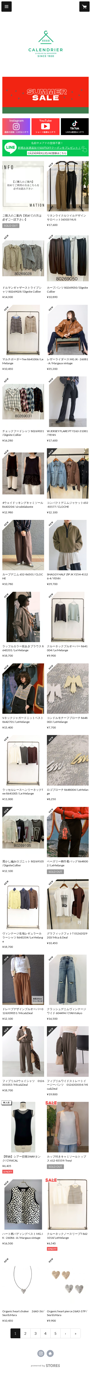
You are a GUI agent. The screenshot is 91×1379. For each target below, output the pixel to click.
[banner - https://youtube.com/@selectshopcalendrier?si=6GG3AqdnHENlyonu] (45, 126)
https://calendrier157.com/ (50, 1353)
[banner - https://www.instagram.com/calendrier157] (16, 126)
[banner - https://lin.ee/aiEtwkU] (45, 148)
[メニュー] (6, 6)
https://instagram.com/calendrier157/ (40, 1353)
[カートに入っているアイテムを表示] (84, 6)
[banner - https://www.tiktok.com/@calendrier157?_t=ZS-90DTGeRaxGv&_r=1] (75, 126)
